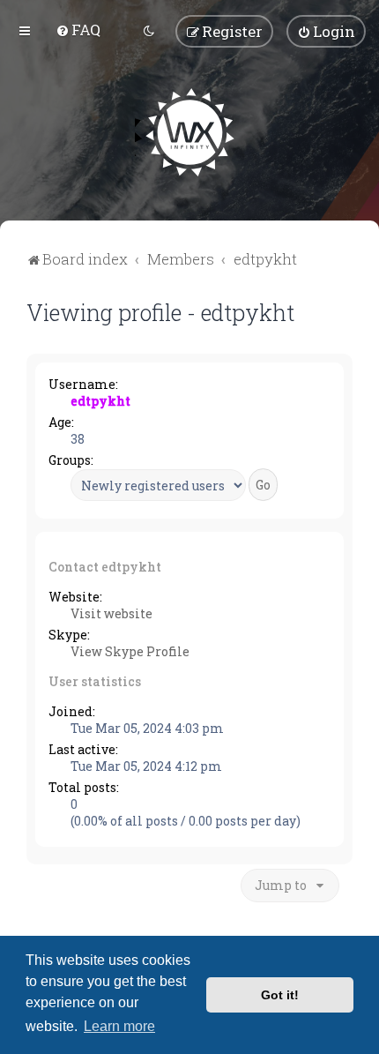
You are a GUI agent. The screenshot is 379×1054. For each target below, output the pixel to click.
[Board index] (190, 132)
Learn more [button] (119, 1026)
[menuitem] (78, 29)
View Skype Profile (130, 651)
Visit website (111, 613)
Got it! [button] (280, 995)
